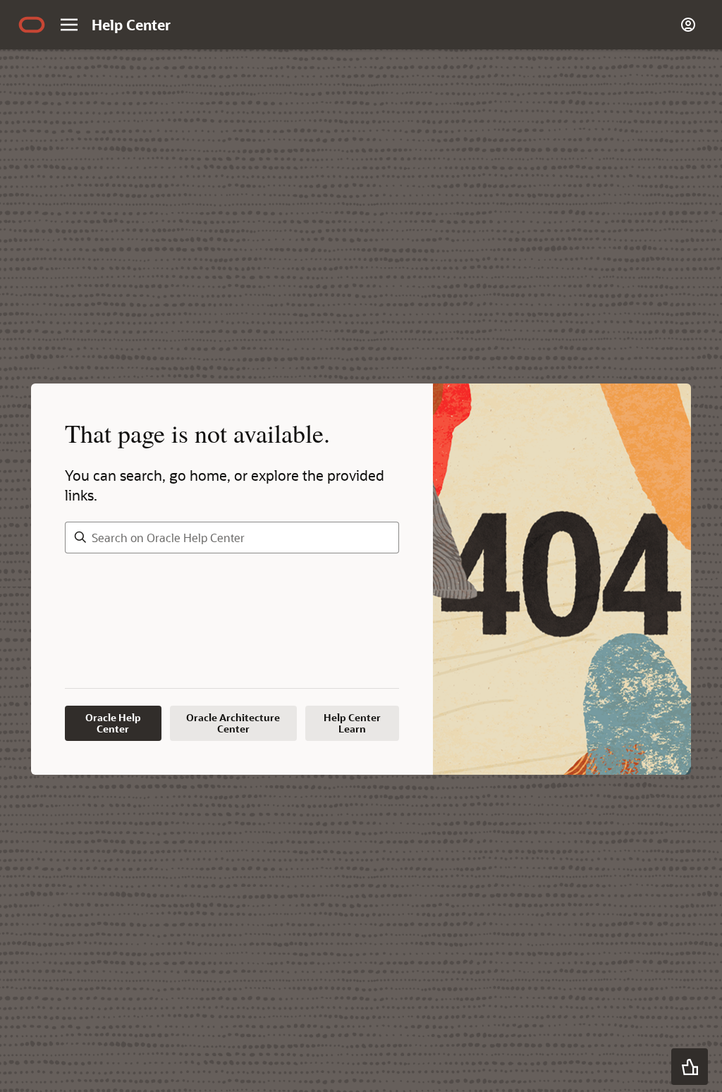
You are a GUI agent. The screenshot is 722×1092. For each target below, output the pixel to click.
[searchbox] (232, 537)
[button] (689, 1066)
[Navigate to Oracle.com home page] (32, 24)
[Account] (688, 24)
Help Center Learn (352, 723)
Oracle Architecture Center (233, 723)
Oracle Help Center (113, 723)
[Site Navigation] (69, 24)
